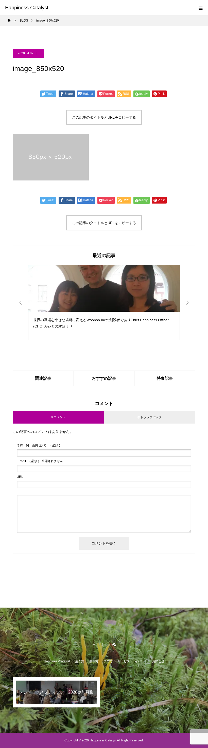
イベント (141, 661)
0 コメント (58, 417)
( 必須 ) (38, 445)
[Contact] (104, 644)
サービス (124, 661)
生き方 (79, 661)
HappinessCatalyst (57, 661)
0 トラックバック (150, 417)
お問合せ (158, 661)
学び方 (108, 661)
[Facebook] (93, 644)
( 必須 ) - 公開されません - (41, 461)
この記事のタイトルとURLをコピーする (104, 117)
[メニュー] (200, 7)
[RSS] (114, 644)
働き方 (93, 661)
